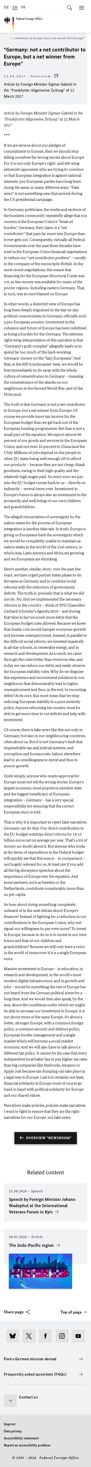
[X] (30, 1335)
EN (14, 7)
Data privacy (13, 1431)
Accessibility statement (21, 1438)
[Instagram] (63, 1335)
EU (16, 458)
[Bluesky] (14, 1335)
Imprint (9, 1424)
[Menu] (81, 7)
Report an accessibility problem (27, 1445)
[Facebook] (47, 1335)
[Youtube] (80, 1335)
